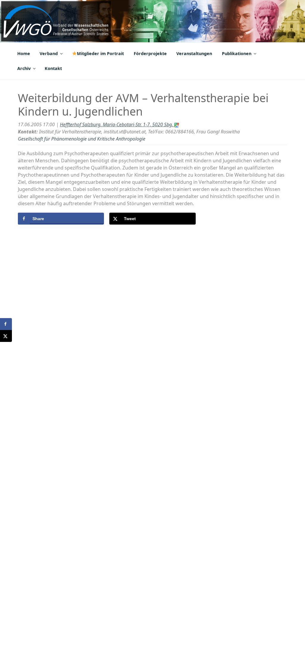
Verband (49, 53)
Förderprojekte (150, 53)
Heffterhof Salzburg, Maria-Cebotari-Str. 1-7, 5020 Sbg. (117, 124)
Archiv (24, 68)
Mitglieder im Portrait (100, 53)
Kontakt (53, 68)
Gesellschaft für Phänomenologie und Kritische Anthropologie (81, 139)
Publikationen (236, 53)
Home (23, 53)
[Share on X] (6, 336)
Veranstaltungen (194, 53)
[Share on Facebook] (6, 324)
